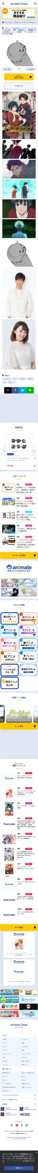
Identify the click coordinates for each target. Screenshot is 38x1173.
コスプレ (24, 1057)
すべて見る (19, 927)
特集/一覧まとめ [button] (6, 1069)
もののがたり (6, 379)
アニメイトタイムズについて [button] (10, 1095)
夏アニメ (24, 1076)
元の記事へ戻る (19, 86)
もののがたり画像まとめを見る (19, 76)
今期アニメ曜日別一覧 (28, 1073)
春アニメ (5, 1076)
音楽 (4, 1057)
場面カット (12, 382)
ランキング (25, 1039)
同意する (19, 1168)
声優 (4, 382)
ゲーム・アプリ (26, 1054)
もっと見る (19, 726)
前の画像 (8, 69)
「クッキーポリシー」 (14, 1161)
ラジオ (4, 1046)
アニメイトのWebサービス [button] (9, 1099)
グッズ (4, 1050)
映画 (23, 1050)
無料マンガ (25, 1064)
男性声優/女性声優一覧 (9, 1087)
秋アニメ (5, 1080)
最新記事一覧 (6, 1073)
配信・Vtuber (25, 1061)
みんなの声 (25, 1046)
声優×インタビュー (27, 1087)
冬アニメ (24, 1080)
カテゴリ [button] (4, 1035)
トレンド (5, 1064)
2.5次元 (5, 1061)
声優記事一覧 (25, 1083)
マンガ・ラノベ (7, 1054)
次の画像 (29, 69)
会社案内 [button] (4, 1104)
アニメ (15, 379)
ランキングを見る (19, 555)
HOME (4, 1039)
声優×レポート (7, 1091)
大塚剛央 (22, 379)
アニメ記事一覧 (7, 1083)
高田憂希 (30, 379)
